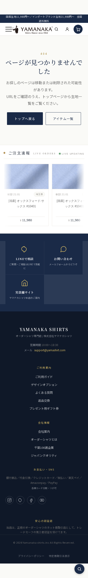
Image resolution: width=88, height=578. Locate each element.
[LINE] (20, 500)
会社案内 (44, 431)
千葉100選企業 (44, 447)
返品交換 (44, 400)
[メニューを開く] (8, 29)
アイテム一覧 (63, 118)
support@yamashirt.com (49, 350)
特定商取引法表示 (59, 556)
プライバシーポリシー (31, 556)
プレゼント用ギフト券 (44, 408)
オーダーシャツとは (44, 439)
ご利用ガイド (44, 377)
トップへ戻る (24, 118)
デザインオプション (44, 384)
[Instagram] (9, 500)
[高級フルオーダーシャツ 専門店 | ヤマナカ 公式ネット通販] (32, 29)
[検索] (56, 29)
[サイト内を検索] (79, 569)
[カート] (78, 29)
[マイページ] (67, 29)
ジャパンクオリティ (44, 455)
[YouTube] (42, 500)
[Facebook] (31, 500)
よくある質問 (44, 392)
